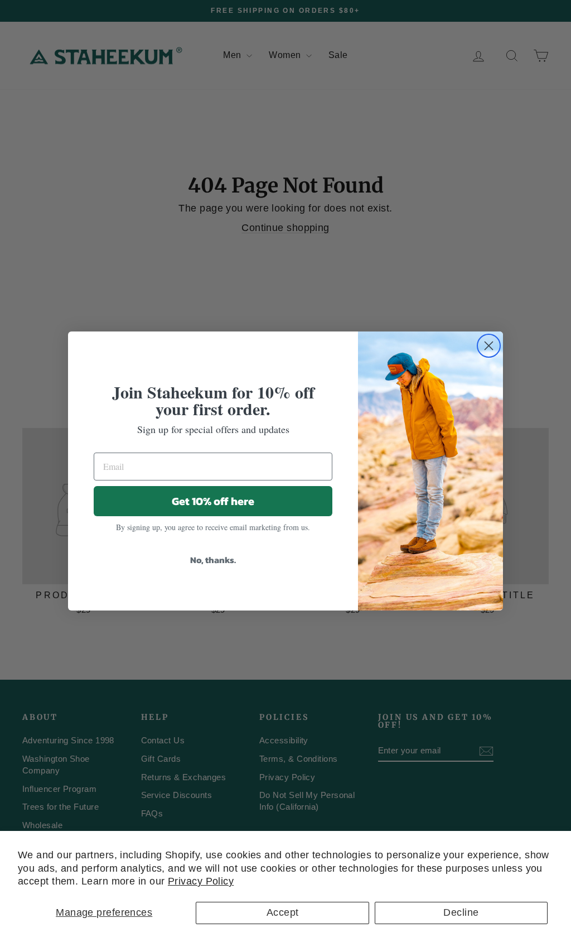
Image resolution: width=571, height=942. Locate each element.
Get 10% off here (213, 501)
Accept (283, 912)
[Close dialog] (489, 345)
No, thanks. (213, 559)
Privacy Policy (201, 881)
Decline (460, 912)
